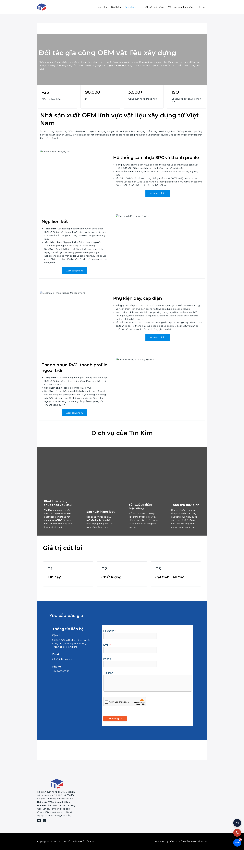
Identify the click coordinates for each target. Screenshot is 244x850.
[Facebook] (39, 820)
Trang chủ (101, 7)
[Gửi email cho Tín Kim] (237, 823)
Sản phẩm (130, 7)
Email (107, 644)
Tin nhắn (108, 672)
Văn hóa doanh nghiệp (180, 7)
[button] (137, 7)
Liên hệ (201, 7)
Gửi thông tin (115, 718)
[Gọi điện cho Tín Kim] (237, 833)
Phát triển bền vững (153, 7)
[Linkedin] (44, 820)
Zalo (237, 841)
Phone (107, 658)
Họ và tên (109, 630)
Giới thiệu (116, 7)
